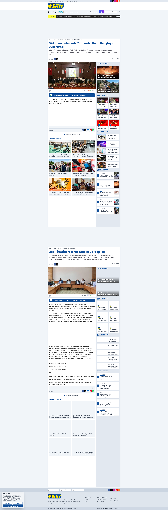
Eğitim (91, 12)
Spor (81, 12)
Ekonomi (86, 12)
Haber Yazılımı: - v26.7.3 (108, 508)
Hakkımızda (88, 497)
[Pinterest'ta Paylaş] (91, 130)
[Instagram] (115, 1)
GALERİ (115, 11)
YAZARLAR (77, 490)
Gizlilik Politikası (101, 499)
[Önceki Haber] (117, 16)
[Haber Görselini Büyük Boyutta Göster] (72, 75)
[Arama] (119, 12)
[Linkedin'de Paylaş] (88, 130)
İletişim (61, 1)
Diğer (95, 12)
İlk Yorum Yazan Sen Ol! (73, 135)
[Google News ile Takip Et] (91, 90)
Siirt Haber (55, 12)
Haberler (50, 39)
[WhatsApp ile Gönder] (93, 130)
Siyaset (76, 12)
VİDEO (108, 11)
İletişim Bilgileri (114, 500)
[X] (113, 1)
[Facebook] (111, 1)
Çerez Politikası (101, 502)
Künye (50, 1)
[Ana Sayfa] (51, 12)
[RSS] (119, 1)
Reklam (56, 1)
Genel (71, 12)
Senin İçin (102, 12)
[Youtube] (117, 1)
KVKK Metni (113, 498)
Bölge (66, 12)
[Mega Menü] (48, 12)
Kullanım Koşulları (102, 497)
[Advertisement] (84, 28)
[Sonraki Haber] (119, 16)
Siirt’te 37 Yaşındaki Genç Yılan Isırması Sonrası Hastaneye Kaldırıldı (75, 16)
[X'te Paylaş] (57, 59)
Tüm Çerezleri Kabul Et (13, 506)
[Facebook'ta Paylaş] (55, 59)
